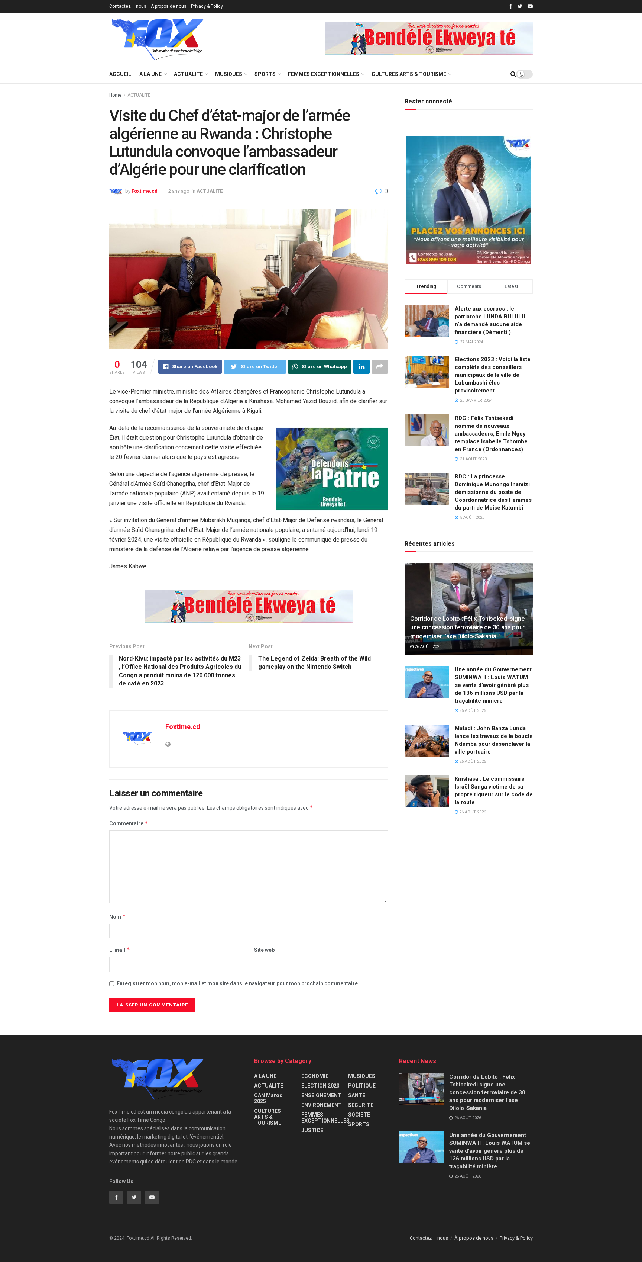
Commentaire (128, 823)
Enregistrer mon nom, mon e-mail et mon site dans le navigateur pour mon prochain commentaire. (238, 983)
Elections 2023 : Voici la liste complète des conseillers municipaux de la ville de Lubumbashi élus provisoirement (493, 375)
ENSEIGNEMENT (321, 1095)
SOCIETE (359, 1115)
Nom (117, 916)
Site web (264, 950)
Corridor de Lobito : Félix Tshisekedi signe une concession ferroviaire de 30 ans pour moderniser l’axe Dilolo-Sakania (467, 627)
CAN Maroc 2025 (268, 1098)
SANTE (356, 1095)
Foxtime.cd (145, 191)
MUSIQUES (228, 74)
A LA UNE (150, 74)
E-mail (119, 949)
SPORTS (265, 74)
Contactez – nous (127, 6)
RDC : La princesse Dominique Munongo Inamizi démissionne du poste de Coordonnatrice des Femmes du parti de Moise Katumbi (493, 492)
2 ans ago (178, 191)
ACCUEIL (120, 74)
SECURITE (360, 1105)
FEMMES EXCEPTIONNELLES (323, 74)
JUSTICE (312, 1130)
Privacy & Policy (207, 6)
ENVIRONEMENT (321, 1105)
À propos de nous (169, 6)
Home (115, 95)
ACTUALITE (188, 74)
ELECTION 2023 (320, 1086)
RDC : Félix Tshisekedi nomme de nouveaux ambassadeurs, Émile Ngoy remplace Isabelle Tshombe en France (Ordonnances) (491, 434)
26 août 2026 (427, 646)
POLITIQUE (362, 1086)
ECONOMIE (314, 1076)
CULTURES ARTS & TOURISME (409, 74)
